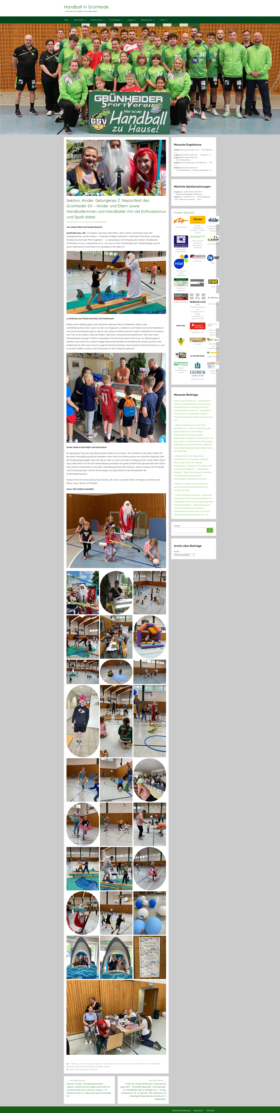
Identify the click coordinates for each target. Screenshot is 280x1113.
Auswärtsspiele (109, 1064)
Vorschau (106, 1067)
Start (66, 20)
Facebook (210, 1110)
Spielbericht (80, 1067)
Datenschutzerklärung (181, 1110)
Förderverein (96, 20)
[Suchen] (210, 530)
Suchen (177, 526)
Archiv (176, 551)
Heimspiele (156, 1064)
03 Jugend (90, 1064)
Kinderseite (70, 1067)
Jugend (130, 20)
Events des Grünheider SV (126, 1064)
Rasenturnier (146, 20)
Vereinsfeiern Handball (94, 1067)
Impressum (198, 1110)
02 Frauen (82, 1064)
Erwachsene (114, 20)
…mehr (162, 20)
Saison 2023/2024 (90, 1069)
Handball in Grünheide (86, 7)
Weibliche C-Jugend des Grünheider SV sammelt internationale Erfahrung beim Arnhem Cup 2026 (191, 487)
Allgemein (99, 1064)
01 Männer (73, 1064)
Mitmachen (79, 20)
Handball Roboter (100, 222)
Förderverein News (143, 1064)
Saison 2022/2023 (76, 1069)
